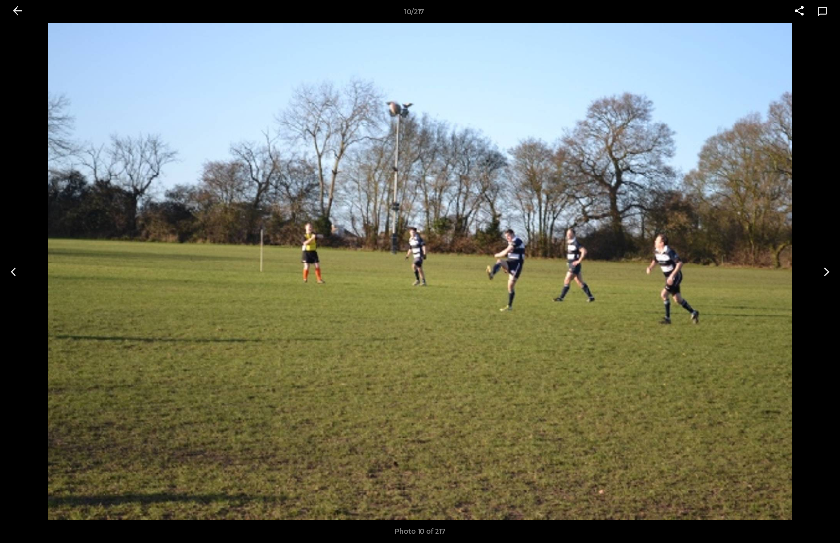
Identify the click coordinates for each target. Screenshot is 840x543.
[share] (799, 11)
